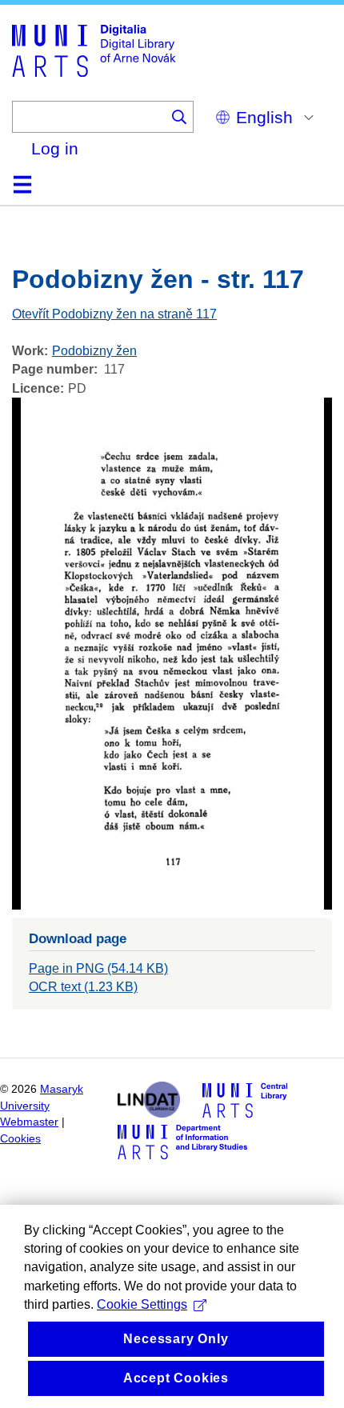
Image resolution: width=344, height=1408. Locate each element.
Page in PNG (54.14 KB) (98, 968)
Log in (54, 148)
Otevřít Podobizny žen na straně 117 (114, 314)
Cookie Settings (142, 1304)
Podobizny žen (94, 351)
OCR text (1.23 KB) (83, 987)
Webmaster (29, 1122)
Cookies (20, 1139)
